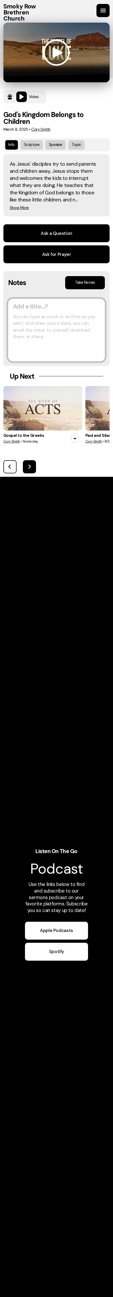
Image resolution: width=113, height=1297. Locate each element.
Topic (76, 144)
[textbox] (56, 330)
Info (11, 144)
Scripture (32, 144)
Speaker (56, 144)
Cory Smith (40, 129)
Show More (19, 207)
